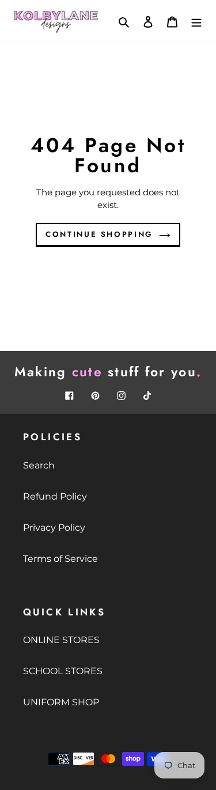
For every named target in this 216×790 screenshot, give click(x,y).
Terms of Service (60, 558)
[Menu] (196, 21)
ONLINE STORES (61, 639)
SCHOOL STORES (63, 671)
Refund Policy (55, 496)
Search (39, 465)
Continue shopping (99, 234)
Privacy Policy (54, 527)
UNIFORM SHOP (61, 702)
